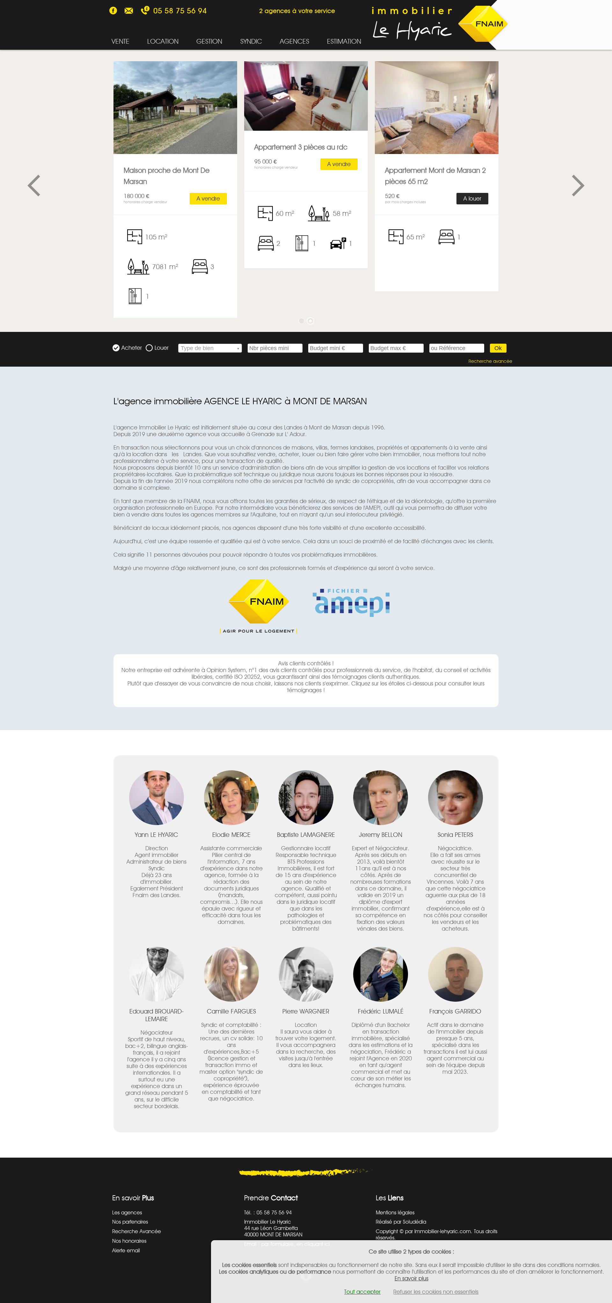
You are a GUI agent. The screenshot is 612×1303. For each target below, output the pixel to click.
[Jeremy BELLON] (380, 797)
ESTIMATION (344, 41)
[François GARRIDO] (455, 974)
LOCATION (162, 41)
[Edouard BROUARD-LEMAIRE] (156, 974)
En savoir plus (411, 1278)
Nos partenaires (130, 1222)
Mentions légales (395, 1212)
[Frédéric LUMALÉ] (380, 974)
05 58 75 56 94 (180, 10)
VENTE (120, 41)
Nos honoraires (129, 1241)
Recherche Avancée (136, 1231)
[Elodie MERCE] (231, 797)
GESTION (209, 41)
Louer (162, 347)
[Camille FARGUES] (231, 974)
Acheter (131, 347)
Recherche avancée (490, 361)
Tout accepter (362, 1291)
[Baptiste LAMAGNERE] (306, 797)
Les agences (127, 1212)
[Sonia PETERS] (455, 797)
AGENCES (294, 41)
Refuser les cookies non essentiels (435, 1291)
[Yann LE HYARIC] (156, 797)
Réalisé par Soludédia (401, 1222)
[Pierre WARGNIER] (306, 974)
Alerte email (126, 1250)
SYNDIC (251, 41)
